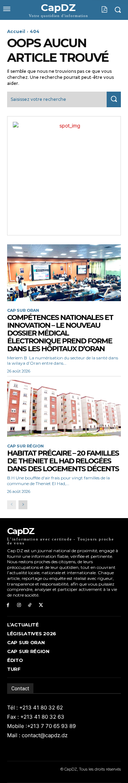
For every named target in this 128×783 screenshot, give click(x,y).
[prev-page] (11, 504)
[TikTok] (30, 605)
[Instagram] (19, 605)
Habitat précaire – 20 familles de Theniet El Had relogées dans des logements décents (63, 461)
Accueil (16, 31)
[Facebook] (8, 605)
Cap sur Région (25, 446)
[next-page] (22, 504)
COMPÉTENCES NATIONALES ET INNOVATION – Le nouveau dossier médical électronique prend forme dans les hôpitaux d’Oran (60, 333)
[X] (40, 605)
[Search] (114, 99)
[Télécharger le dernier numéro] (99, 9)
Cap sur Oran (23, 310)
